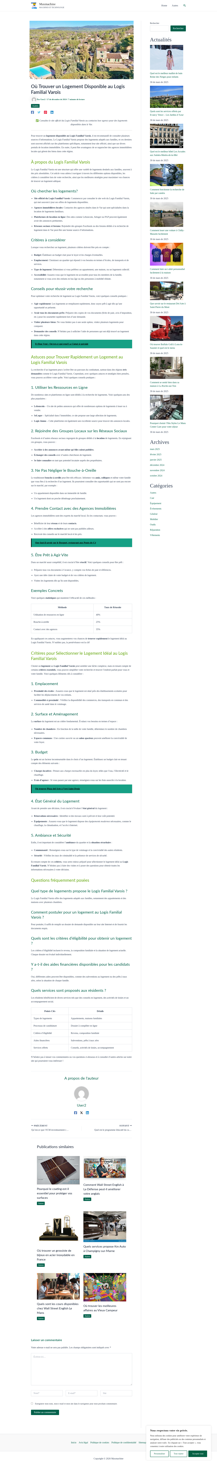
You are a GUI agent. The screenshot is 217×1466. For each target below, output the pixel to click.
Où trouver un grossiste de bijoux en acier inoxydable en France (56, 1255)
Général (153, 514)
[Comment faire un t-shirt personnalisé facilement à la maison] (166, 254)
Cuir (152, 498)
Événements (155, 508)
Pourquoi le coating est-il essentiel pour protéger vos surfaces (54, 1193)
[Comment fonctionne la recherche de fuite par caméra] (166, 175)
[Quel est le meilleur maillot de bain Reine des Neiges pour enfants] (166, 57)
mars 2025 (155, 449)
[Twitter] (38, 112)
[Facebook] (32, 112)
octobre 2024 (156, 475)
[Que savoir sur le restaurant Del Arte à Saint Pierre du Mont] (166, 291)
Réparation (155, 530)
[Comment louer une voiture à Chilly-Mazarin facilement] (166, 214)
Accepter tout (197, 1454)
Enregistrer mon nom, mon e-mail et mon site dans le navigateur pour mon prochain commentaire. (76, 1404)
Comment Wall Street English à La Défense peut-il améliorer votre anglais (103, 1189)
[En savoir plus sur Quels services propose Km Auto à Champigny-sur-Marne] (104, 1226)
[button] (184, 6)
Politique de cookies (99, 1442)
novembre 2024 (157, 470)
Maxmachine (47, 4)
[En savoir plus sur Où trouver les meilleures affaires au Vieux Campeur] (104, 1287)
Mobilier (154, 519)
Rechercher (154, 23)
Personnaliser (159, 1454)
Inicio (73, 1442)
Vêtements (155, 535)
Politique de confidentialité (123, 1442)
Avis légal (83, 1442)
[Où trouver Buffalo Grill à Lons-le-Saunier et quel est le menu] (166, 328)
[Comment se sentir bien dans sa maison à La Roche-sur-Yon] (166, 368)
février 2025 (155, 454)
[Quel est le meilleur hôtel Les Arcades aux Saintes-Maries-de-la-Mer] (166, 136)
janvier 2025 (156, 459)
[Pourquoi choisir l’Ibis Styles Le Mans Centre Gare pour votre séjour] (166, 407)
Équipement (155, 503)
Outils (153, 524)
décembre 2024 (157, 465)
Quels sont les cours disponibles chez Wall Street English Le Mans (58, 1308)
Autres (35, 106)
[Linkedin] (51, 112)
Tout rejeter (178, 1454)
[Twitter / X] (81, 1112)
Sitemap (142, 1442)
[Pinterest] (45, 112)
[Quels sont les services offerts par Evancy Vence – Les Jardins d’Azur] (166, 97)
